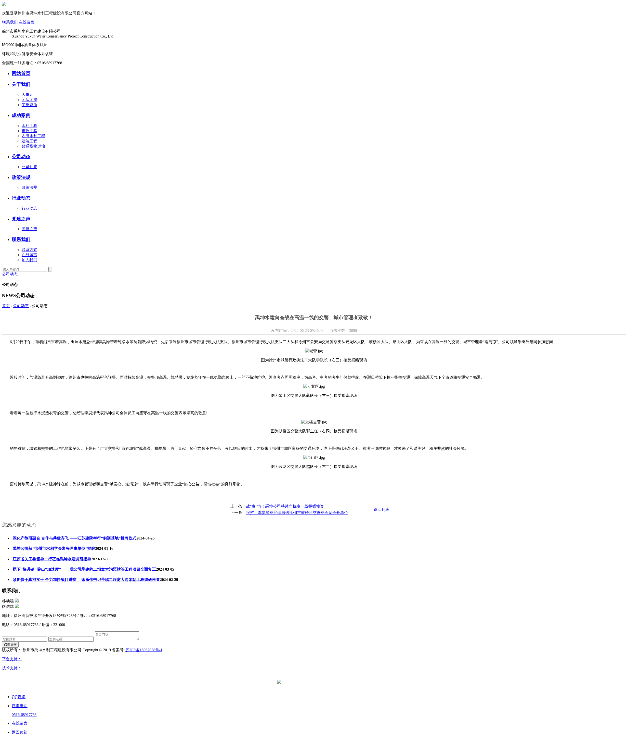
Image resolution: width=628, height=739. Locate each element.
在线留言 (26, 22)
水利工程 (29, 126)
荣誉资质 (29, 105)
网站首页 (21, 73)
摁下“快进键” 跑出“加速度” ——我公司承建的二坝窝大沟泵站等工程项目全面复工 (84, 569)
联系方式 (29, 250)
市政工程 (29, 131)
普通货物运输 (33, 146)
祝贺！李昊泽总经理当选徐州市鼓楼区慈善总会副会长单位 (297, 513)
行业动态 (21, 197)
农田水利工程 (33, 136)
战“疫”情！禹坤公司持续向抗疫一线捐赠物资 (285, 506)
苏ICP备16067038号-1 (143, 650)
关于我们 (21, 84)
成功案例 (21, 115)
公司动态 (21, 156)
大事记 (27, 94)
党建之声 (21, 218)
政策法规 (21, 177)
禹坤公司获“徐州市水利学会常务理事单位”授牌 (53, 548)
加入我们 (29, 260)
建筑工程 (29, 141)
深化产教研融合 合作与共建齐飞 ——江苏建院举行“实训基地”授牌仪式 (74, 538)
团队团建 (29, 100)
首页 (6, 306)
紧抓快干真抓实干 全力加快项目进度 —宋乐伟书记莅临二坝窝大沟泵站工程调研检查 (86, 579)
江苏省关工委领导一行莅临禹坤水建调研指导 (51, 559)
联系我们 (10, 22)
